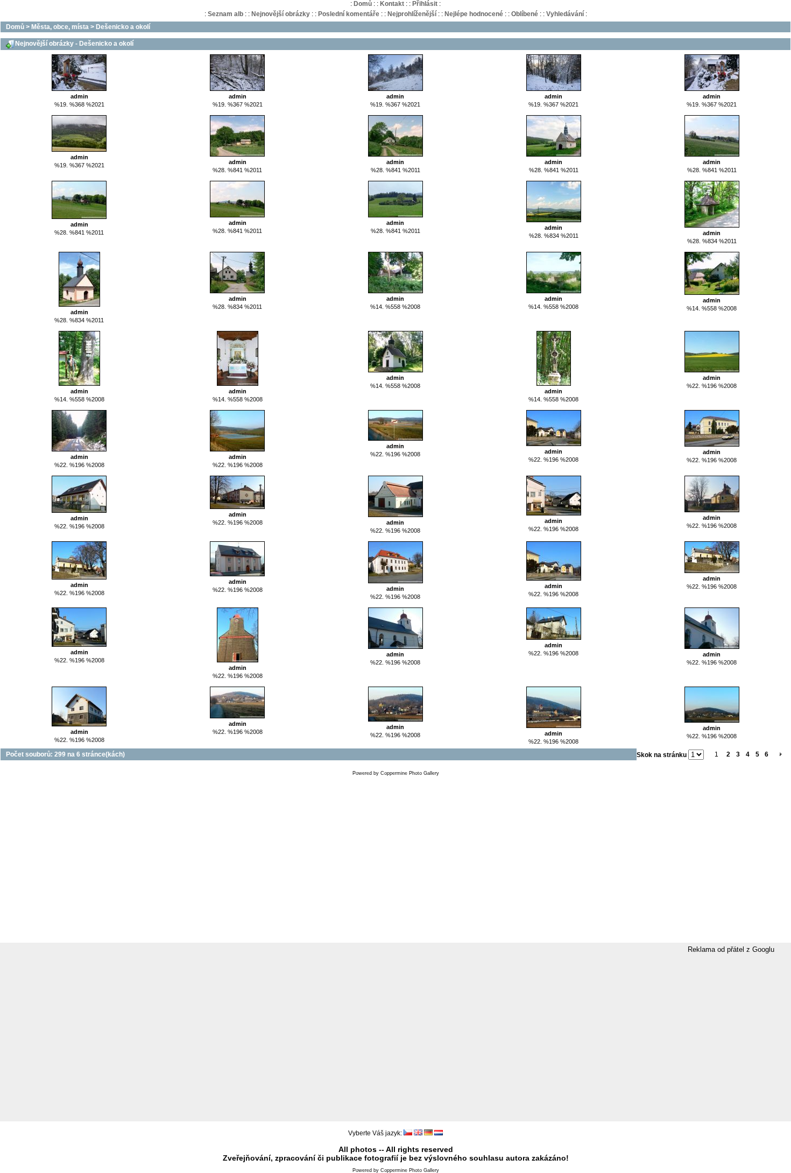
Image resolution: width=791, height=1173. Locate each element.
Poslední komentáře (348, 14)
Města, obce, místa (60, 27)
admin (79, 96)
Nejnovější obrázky (280, 14)
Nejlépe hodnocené (473, 14)
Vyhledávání (565, 14)
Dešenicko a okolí (123, 27)
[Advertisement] (395, 862)
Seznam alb (225, 14)
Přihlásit (424, 4)
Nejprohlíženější (411, 14)
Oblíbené (524, 14)
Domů (363, 4)
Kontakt (392, 4)
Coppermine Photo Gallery (409, 773)
